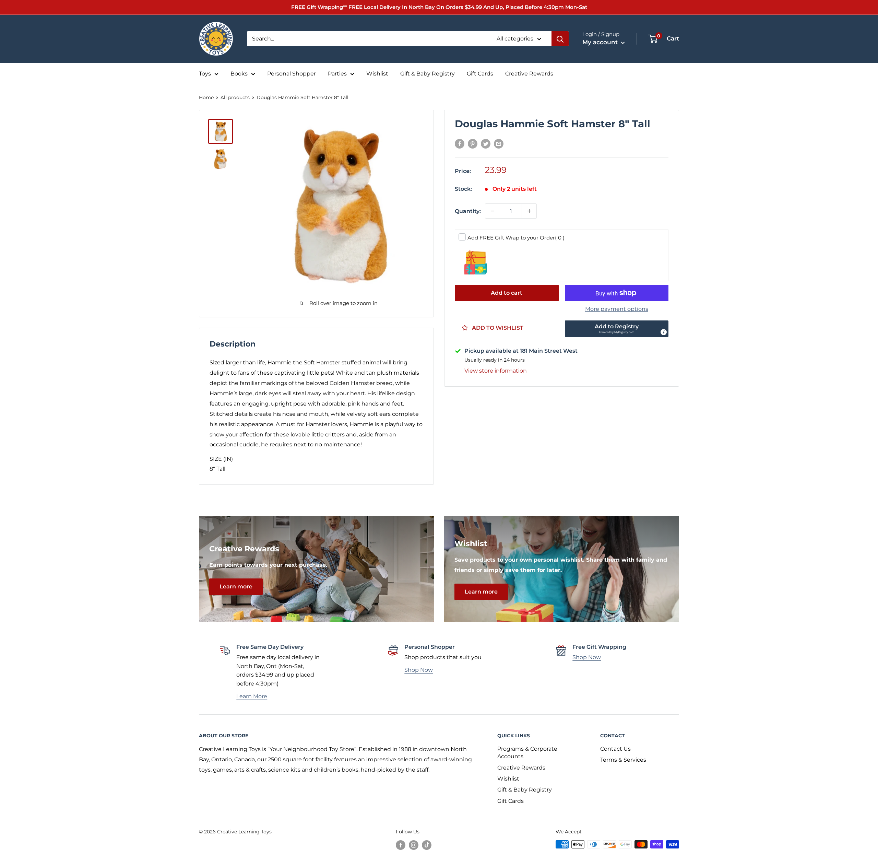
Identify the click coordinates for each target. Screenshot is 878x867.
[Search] (560, 38)
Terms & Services (623, 760)
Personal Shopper (291, 73)
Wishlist (377, 73)
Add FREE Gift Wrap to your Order (516, 237)
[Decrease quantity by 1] (492, 211)
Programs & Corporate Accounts (527, 753)
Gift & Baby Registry (427, 73)
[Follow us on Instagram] (413, 845)
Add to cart (506, 293)
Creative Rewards (529, 73)
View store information (495, 370)
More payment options (616, 309)
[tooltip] (664, 332)
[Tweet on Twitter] (485, 144)
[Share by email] (498, 144)
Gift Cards (480, 73)
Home (206, 97)
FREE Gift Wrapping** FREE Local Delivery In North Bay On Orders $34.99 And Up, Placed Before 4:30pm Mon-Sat (439, 7)
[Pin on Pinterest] (472, 144)
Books (239, 73)
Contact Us (615, 749)
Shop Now (418, 670)
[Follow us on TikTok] (426, 845)
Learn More (251, 696)
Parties (337, 73)
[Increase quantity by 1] (529, 211)
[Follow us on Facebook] (400, 845)
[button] (617, 328)
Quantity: (468, 211)
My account (600, 42)
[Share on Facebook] (459, 144)
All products (235, 97)
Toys (205, 73)
